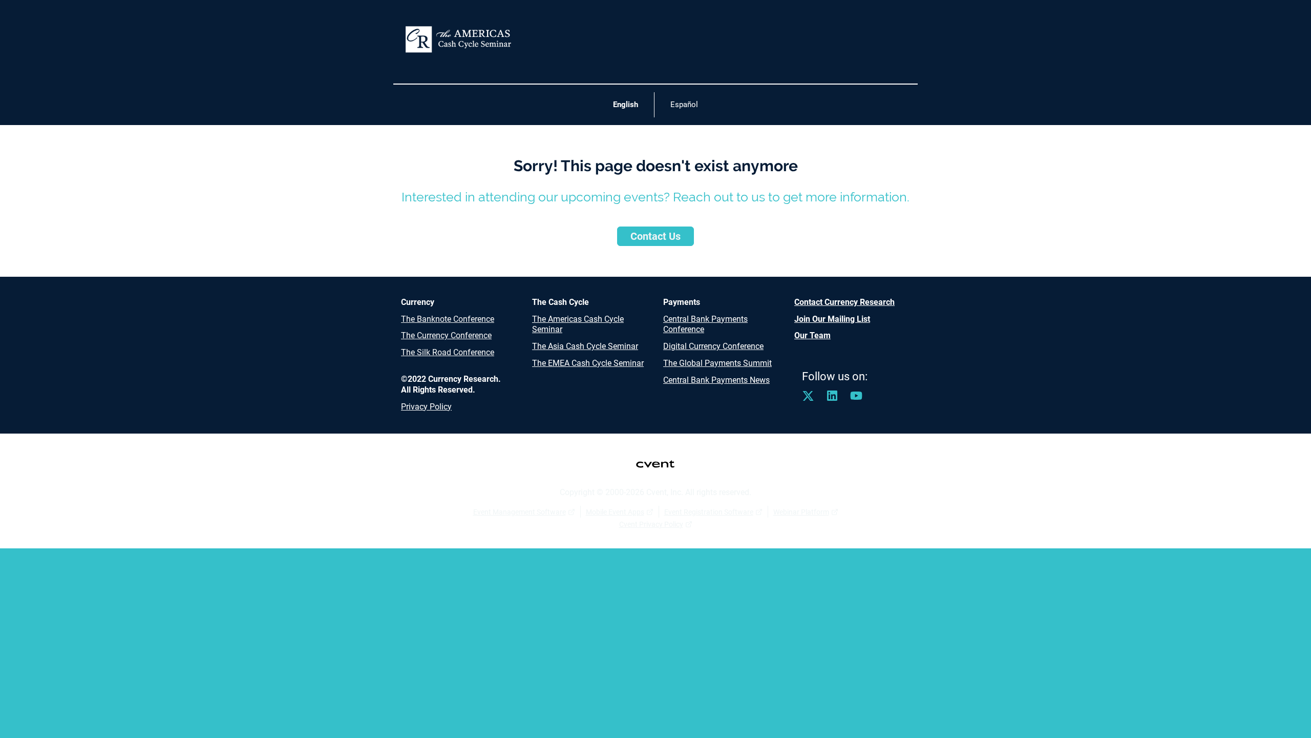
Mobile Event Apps (615, 512)
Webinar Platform (801, 512)
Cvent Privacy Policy (651, 524)
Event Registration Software (708, 512)
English (625, 104)
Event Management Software (519, 512)
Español (684, 104)
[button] (814, 399)
